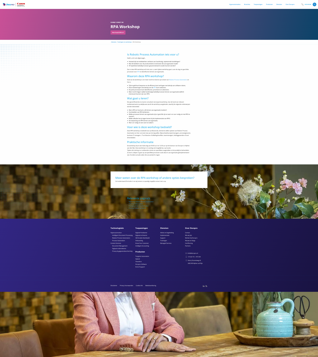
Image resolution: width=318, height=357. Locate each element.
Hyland (137, 259)
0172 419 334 (308, 4)
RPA (138, 72)
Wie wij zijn (188, 235)
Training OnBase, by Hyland (137, 208)
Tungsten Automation (142, 256)
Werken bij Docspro (191, 238)
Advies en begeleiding (167, 233)
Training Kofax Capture (136, 204)
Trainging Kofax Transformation (139, 206)
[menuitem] (235, 4)
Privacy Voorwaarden (126, 285)
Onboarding (139, 240)
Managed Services (166, 243)
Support (162, 238)
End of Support (140, 267)
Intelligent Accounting (142, 246)
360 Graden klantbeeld (142, 238)
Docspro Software (141, 264)
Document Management (119, 246)
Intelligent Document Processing (122, 235)
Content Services (116, 243)
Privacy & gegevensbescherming (122, 251)
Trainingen (163, 240)
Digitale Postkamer (141, 233)
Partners (188, 246)
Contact (187, 233)
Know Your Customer (142, 243)
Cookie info (139, 285)
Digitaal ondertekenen (119, 248)
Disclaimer (114, 285)
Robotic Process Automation (178, 80)
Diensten (279, 4)
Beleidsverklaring (150, 285)
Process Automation (118, 240)
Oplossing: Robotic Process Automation (141, 202)
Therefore (138, 261)
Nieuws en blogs (190, 240)
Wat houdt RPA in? (118, 32)
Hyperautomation (234, 4)
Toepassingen (258, 4)
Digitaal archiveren (141, 235)
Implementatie (164, 235)
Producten (269, 4)
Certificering (189, 243)
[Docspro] (13, 5)
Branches (247, 4)
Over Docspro (290, 4)
